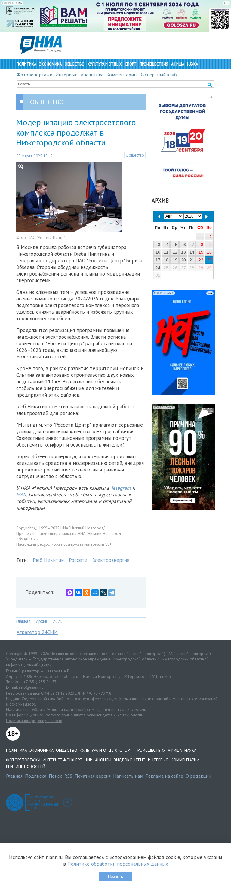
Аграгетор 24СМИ (37, 632)
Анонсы (103, 760)
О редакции (198, 776)
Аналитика (92, 75)
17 (158, 260)
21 (191, 260)
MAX (21, 494)
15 (201, 252)
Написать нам (128, 776)
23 (209, 260)
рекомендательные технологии (115, 715)
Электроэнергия (110, 560)
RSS (68, 776)
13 (183, 252)
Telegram (121, 488)
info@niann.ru (31, 687)
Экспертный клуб (158, 75)
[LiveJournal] (103, 592)
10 (158, 252)
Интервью (66, 75)
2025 (58, 621)
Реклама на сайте (164, 776)
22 (201, 260)
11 (166, 252)
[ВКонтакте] (78, 592)
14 (191, 252)
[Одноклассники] (86, 592)
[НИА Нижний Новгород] (41, 52)
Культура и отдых (105, 64)
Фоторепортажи (34, 75)
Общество (75, 64)
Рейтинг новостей (25, 766)
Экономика (50, 64)
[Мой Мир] (95, 592)
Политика (26, 64)
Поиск (55, 776)
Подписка (35, 776)
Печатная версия (93, 776)
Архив (41, 621)
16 (209, 252)
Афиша (177, 64)
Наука (192, 64)
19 (175, 260)
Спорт (131, 64)
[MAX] (69, 592)
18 (166, 260)
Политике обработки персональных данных (117, 864)
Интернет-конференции (68, 760)
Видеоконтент (130, 760)
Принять (115, 876)
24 (158, 267)
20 (183, 260)
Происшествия (154, 64)
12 (175, 252)
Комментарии (121, 75)
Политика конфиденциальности (34, 720)
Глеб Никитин (48, 560)
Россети (78, 560)
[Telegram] (112, 592)
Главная (23, 621)
